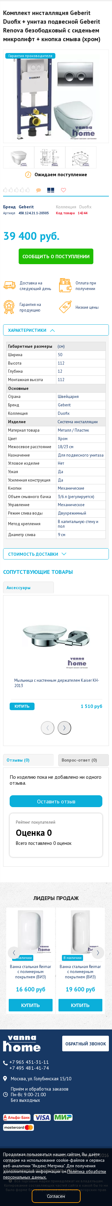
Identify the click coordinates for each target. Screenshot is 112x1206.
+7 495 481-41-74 (29, 1068)
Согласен (56, 1196)
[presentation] (47, 728)
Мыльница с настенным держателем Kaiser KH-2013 (56, 683)
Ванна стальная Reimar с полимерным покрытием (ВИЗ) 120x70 (30, 974)
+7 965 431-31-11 (29, 1062)
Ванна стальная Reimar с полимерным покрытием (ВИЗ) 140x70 (80, 974)
